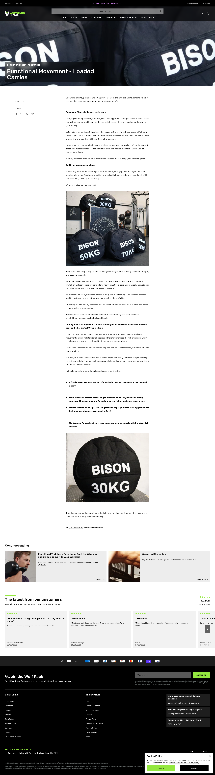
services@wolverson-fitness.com (183, 703)
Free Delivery (10, 701)
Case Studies (147, 17)
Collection (9, 706)
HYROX (84, 17)
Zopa (88, 737)
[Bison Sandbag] (107, 467)
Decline (194, 768)
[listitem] (16, 114)
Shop (63, 17)
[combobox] (107, 11)
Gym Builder (10, 719)
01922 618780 (174, 724)
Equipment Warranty (13, 737)
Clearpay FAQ (91, 732)
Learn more (63, 681)
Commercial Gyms (128, 17)
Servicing (8, 728)
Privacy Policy (204, 683)
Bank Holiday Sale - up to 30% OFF (109, 3)
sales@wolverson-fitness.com (182, 713)
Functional (96, 17)
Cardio (73, 17)
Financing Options (93, 706)
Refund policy (10, 723)
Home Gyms (111, 17)
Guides (7, 732)
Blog (87, 701)
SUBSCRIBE (201, 675)
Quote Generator (92, 710)
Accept (161, 768)
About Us (8, 715)
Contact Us (9, 710)
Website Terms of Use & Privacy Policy (184, 763)
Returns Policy (91, 728)
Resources (34, 65)
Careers (89, 715)
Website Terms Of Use (94, 723)
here (55, 763)
